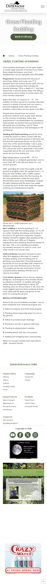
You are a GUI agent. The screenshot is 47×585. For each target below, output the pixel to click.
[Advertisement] (23, 523)
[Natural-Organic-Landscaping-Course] (23, 503)
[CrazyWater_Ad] (23, 575)
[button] (42, 6)
